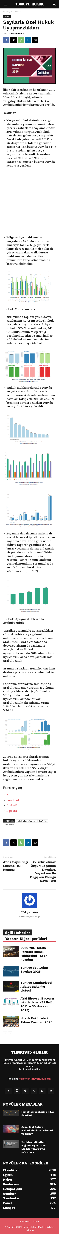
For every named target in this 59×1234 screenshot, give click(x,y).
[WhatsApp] (21, 40)
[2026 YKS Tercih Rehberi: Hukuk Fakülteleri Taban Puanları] (11, 951)
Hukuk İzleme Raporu (26, 821)
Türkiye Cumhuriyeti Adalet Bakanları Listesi (36, 986)
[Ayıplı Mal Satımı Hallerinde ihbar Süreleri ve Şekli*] (11, 1129)
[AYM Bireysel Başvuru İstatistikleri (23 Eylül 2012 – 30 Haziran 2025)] (11, 1002)
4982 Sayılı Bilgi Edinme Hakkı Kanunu (15, 865)
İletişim (36, 1221)
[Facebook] (6, 40)
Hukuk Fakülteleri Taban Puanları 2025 (36, 1020)
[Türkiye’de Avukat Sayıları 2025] (11, 971)
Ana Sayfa (7, 11)
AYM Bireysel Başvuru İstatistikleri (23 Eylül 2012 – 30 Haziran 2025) (37, 1004)
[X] (13, 40)
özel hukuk (9, 824)
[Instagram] (17, 1091)
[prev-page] (5, 1033)
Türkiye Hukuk (15, 33)
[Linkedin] (28, 40)
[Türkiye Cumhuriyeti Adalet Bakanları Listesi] (11, 986)
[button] (5, 4)
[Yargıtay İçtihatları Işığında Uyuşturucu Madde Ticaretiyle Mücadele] (11, 1144)
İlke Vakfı (43, 821)
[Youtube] (51, 1091)
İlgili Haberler (17, 933)
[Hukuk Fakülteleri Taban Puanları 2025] (11, 1021)
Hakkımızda (25, 1221)
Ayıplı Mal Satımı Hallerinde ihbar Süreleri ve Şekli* (37, 1130)
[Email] (35, 40)
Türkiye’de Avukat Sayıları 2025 (34, 969)
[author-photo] (29, 907)
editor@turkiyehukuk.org (35, 1078)
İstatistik (18, 11)
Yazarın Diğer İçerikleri (26, 939)
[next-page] (10, 1033)
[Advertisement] (29, 202)
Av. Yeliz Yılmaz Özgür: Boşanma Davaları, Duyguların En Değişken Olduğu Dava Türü (43, 871)
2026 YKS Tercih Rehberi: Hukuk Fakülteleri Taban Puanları (33, 953)
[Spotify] (25, 1091)
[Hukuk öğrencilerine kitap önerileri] (11, 1113)
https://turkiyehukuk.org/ (29, 917)
